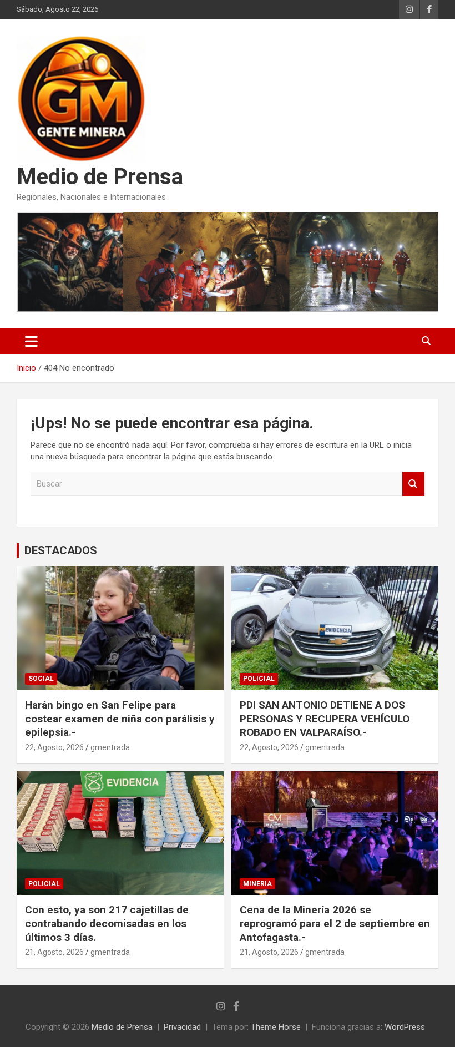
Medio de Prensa (100, 177)
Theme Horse (276, 1027)
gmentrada (110, 747)
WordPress (405, 1027)
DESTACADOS (60, 550)
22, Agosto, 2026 (54, 747)
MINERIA (257, 884)
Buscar (413, 484)
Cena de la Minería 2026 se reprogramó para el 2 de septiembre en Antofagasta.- (335, 923)
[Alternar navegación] (31, 341)
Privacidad (182, 1027)
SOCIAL (41, 678)
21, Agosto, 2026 (54, 952)
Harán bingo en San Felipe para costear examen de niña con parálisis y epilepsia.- (120, 719)
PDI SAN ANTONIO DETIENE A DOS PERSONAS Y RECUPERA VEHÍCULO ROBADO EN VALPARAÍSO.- (325, 719)
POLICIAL (259, 678)
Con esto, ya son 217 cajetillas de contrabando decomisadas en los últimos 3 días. (107, 923)
